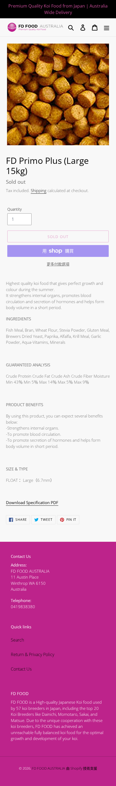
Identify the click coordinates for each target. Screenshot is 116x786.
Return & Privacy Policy (32, 654)
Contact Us (21, 669)
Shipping (38, 190)
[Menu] (106, 27)
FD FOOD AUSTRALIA (48, 768)
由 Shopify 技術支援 (81, 768)
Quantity (14, 209)
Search (17, 640)
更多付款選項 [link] (58, 264)
